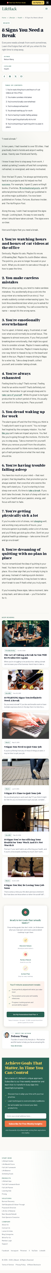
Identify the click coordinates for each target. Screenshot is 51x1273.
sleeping (38, 521)
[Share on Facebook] (4, 76)
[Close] (47, 2)
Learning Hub (6, 1191)
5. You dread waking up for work (19, 110)
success (6, 184)
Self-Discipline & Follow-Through (13, 1204)
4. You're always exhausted (17, 106)
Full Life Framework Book (11, 1184)
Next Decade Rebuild (9, 1214)
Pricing (4, 1194)
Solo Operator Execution (10, 1217)
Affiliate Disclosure (34, 1265)
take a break (34, 490)
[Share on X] (15, 76)
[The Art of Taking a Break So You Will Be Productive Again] (25, 633)
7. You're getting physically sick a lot (21, 119)
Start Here (7, 1158)
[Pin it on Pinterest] (10, 76)
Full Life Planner (7, 1187)
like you (5, 433)
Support (5, 1244)
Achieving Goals (7, 1174)
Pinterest (23, 1251)
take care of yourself (12, 395)
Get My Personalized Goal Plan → (25, 1014)
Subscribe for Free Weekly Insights (25, 1123)
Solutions (7, 1198)
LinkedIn (42, 1251)
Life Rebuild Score (8, 1164)
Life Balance (6, 1170)
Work (7, 742)
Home (4, 18)
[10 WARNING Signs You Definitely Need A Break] (25, 680)
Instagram (14, 1251)
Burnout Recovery (8, 1201)
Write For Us (6, 1237)
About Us (5, 1225)
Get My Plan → (38, 3)
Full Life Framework (9, 1167)
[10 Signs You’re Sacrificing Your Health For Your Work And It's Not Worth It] (25, 818)
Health (20, 18)
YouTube (34, 1251)
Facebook (5, 1251)
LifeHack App (6, 1181)
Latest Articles (7, 1231)
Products (6, 1178)
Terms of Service (8, 1265)
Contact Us (6, 1228)
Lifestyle (12, 18)
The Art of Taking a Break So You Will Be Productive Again (25, 656)
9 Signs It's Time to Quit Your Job (22, 793)
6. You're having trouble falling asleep (21, 115)
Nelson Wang (9, 59)
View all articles (16, 1046)
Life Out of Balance (8, 1211)
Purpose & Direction (9, 1208)
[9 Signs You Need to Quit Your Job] (25, 725)
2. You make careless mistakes (19, 97)
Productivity (10, 650)
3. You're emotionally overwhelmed (20, 101)
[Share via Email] (21, 76)
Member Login (7, 1241)
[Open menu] (46, 8)
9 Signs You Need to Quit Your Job (23, 746)
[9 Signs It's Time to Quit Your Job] (25, 772)
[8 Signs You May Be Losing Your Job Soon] (25, 867)
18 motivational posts (29, 188)
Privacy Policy (21, 1265)
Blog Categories (7, 1234)
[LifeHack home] (9, 9)
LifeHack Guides (7, 1161)
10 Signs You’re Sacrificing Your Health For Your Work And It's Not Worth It (23, 842)
